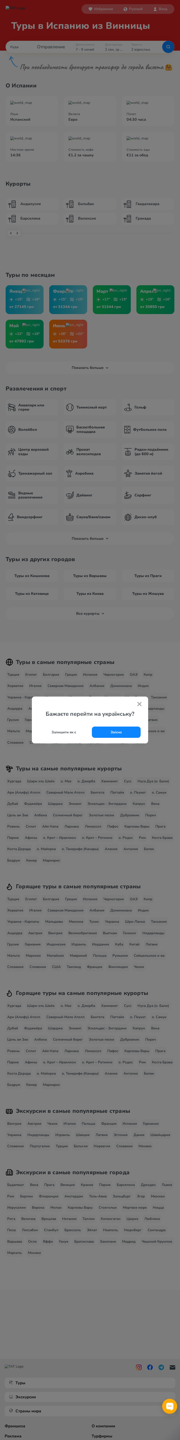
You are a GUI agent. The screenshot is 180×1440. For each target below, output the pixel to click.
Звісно (116, 732)
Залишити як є (64, 732)
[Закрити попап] (139, 704)
